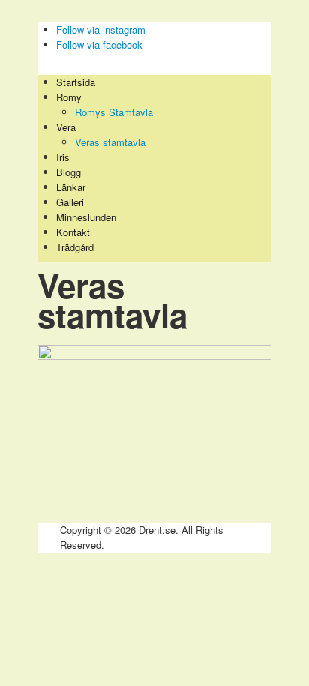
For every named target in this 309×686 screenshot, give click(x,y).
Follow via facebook (99, 44)
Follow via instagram (101, 29)
